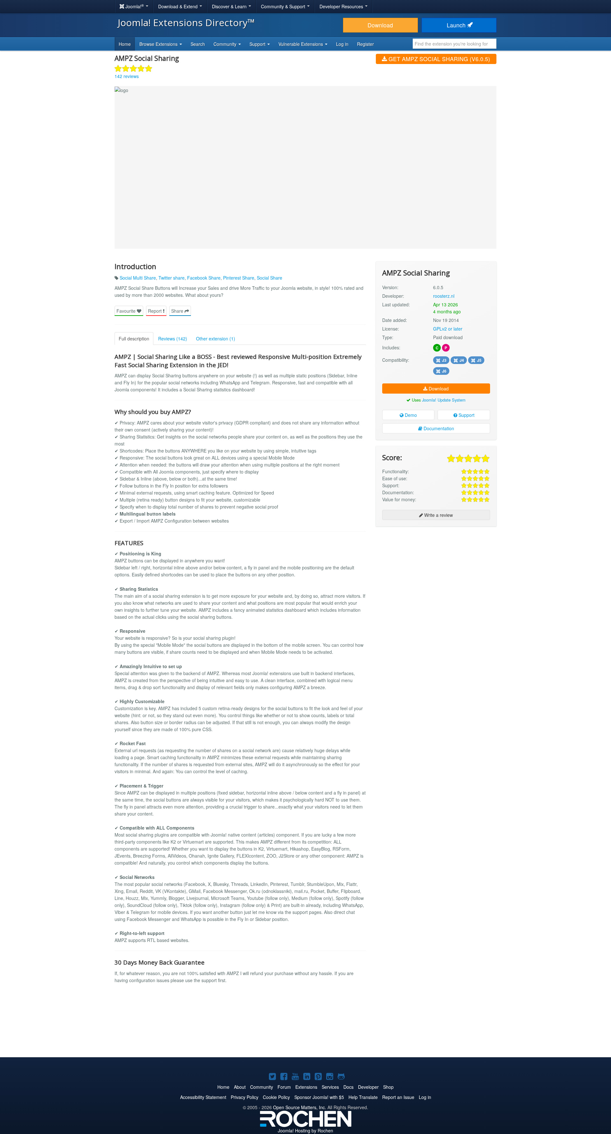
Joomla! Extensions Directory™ (186, 22)
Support (465, 415)
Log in (342, 44)
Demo (410, 415)
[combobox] (454, 44)
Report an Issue (398, 1097)
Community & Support (283, 6)
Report (155, 311)
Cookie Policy (276, 1097)
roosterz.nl (443, 296)
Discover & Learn (230, 6)
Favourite (126, 311)
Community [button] (226, 44)
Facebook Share (204, 278)
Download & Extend (178, 6)
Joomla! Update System (444, 400)
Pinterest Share (238, 278)
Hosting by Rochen (305, 1130)
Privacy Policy (244, 1097)
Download (380, 25)
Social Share (269, 278)
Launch (457, 25)
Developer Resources (342, 6)
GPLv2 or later (447, 328)
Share (178, 311)
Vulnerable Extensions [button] (301, 44)
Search (198, 44)
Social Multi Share (138, 278)
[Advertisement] (436, 572)
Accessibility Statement (203, 1097)
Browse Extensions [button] (159, 44)
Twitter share (171, 278)
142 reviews (127, 76)
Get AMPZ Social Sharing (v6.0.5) (438, 59)
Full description (134, 338)
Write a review (438, 515)
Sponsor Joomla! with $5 (319, 1097)
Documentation (438, 428)
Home (125, 44)
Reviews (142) (172, 338)
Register (365, 44)
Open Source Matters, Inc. (299, 1107)
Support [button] (258, 44)
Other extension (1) (215, 338)
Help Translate (363, 1097)
